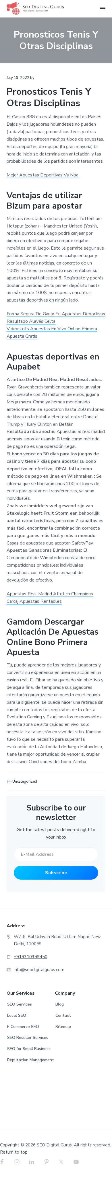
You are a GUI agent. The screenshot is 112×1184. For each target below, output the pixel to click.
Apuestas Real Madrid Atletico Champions (50, 594)
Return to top (14, 1152)
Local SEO (16, 1015)
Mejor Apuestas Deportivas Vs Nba (42, 175)
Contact (63, 1015)
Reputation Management (30, 1060)
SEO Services (19, 1004)
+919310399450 (30, 957)
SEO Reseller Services (27, 1037)
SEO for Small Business (29, 1048)
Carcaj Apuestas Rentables (34, 601)
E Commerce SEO (23, 1026)
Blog (59, 1004)
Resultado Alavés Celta (31, 321)
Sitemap (63, 1026)
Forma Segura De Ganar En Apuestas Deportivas (56, 314)
